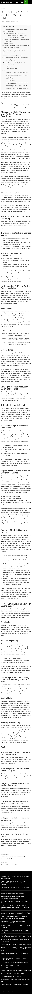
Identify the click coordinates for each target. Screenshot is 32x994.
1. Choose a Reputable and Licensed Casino (16, 35)
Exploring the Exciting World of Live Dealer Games (14, 52)
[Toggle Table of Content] (27, 27)
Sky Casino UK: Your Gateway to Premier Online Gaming (16, 944)
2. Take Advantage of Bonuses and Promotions (17, 49)
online (3, 8)
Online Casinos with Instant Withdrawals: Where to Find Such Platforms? (12, 2)
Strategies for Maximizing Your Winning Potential (16, 45)
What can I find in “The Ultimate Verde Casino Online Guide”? (18, 73)
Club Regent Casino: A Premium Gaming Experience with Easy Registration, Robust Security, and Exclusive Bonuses (16, 935)
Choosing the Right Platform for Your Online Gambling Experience (15, 30)
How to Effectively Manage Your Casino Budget (15, 57)
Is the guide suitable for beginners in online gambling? (17, 86)
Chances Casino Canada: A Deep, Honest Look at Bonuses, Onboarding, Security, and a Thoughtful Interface (14, 883)
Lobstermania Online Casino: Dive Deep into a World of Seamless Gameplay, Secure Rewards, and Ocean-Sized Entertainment (15, 907)
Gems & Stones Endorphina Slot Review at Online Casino (16, 970)
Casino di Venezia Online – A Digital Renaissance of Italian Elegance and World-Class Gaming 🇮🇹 (14, 917)
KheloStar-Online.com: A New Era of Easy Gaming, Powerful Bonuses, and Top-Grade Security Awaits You (15, 912)
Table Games (9, 41)
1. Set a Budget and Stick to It (13, 47)
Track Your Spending (11, 61)
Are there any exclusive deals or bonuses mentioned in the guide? (18, 82)
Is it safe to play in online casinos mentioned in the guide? (18, 76)
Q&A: (4, 70)
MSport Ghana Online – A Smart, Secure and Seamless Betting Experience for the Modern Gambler (15, 892)
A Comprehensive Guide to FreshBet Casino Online (14, 962)
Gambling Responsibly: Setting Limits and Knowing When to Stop (14, 64)
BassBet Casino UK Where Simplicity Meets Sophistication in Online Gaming (12, 897)
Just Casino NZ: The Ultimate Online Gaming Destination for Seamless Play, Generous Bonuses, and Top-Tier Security (16, 949)
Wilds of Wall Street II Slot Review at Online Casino (14, 984)
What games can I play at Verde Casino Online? (18, 88)
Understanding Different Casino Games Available (16, 39)
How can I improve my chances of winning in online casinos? (18, 79)
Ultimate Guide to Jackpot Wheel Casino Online (13, 864)
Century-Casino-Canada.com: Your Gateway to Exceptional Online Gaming (13, 856)
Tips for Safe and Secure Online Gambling (14, 33)
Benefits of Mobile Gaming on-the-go (12, 55)
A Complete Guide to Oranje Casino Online (12, 973)
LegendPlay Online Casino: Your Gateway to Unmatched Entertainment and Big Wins (15, 921)
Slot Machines (9, 43)
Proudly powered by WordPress (8, 992)
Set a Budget (9, 59)
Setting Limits (9, 66)
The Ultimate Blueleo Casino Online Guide (12, 976)
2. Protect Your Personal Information (15, 37)
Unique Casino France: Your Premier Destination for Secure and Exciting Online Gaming (15, 954)
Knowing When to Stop (11, 68)
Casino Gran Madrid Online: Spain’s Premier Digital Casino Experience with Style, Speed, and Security (14, 901)
